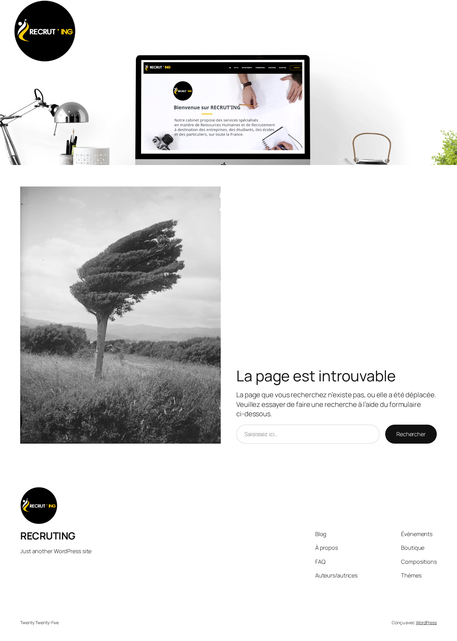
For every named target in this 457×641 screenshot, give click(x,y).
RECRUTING (47, 536)
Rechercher (411, 434)
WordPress (426, 622)
